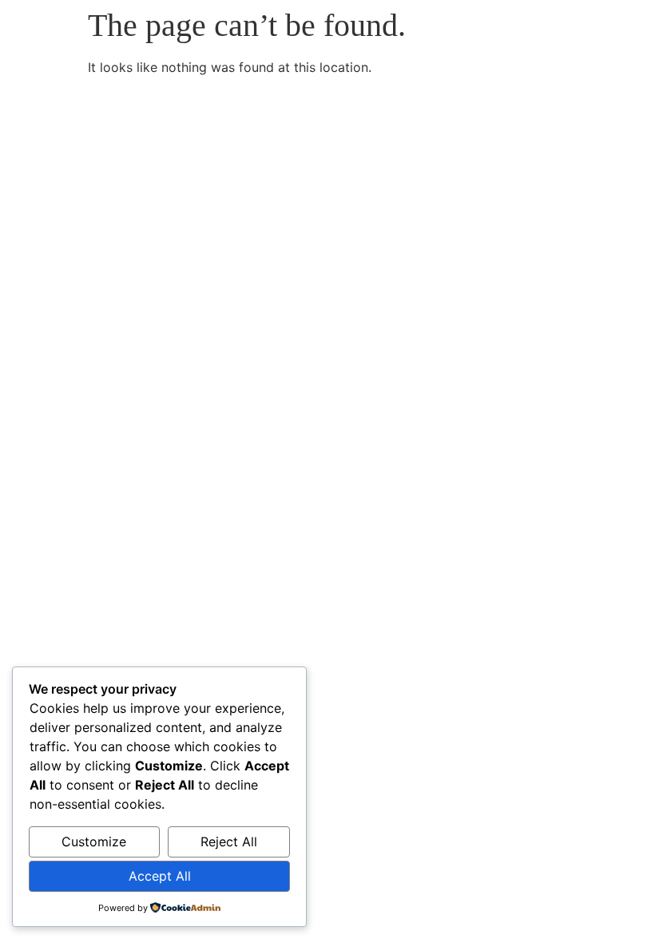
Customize (94, 841)
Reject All (228, 841)
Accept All (160, 876)
